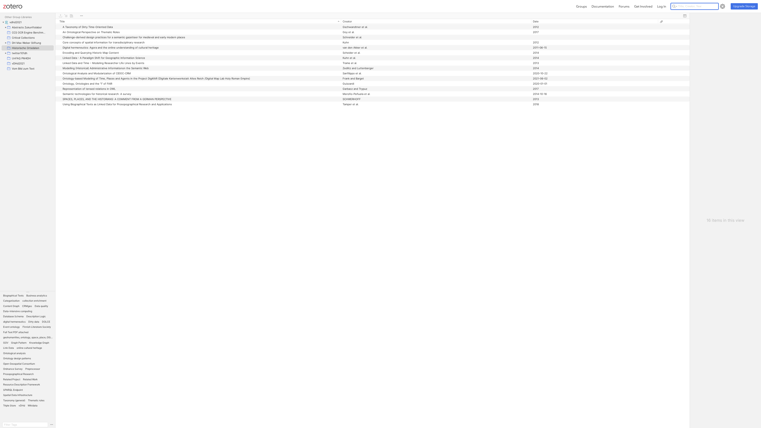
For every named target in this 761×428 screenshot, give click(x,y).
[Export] (60, 15)
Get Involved (643, 6)
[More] (81, 15)
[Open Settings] (722, 6)
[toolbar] (372, 16)
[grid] (372, 223)
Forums (624, 6)
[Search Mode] (675, 6)
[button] (13, 295)
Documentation (603, 6)
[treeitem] (28, 22)
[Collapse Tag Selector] (27, 292)
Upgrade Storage (744, 6)
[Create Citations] (66, 15)
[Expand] (5, 27)
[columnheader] (198, 21)
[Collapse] (3, 22)
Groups (581, 6)
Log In (661, 6)
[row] (372, 21)
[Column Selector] (684, 15)
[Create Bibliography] (71, 15)
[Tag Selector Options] (51, 424)
